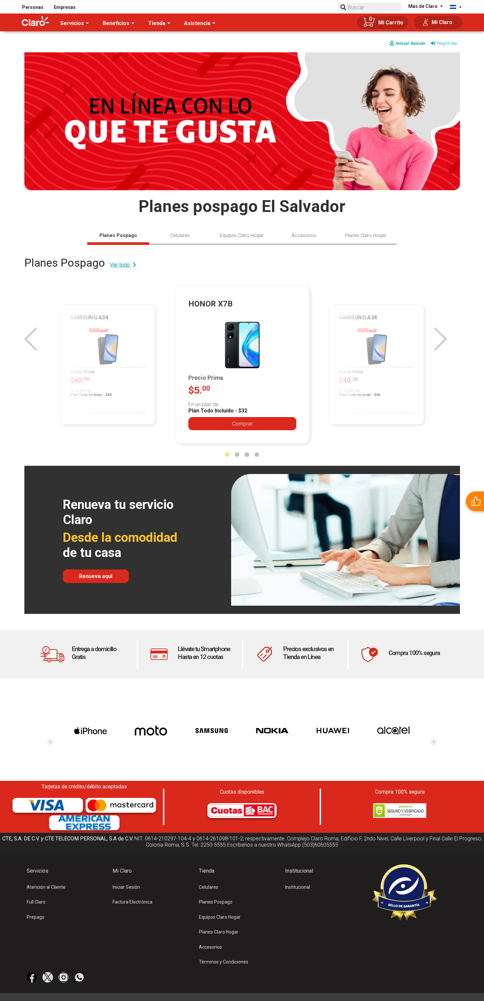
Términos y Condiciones (223, 961)
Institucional (297, 887)
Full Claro (36, 902)
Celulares (208, 887)
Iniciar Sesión (126, 887)
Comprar (242, 424)
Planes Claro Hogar (218, 932)
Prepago (35, 917)
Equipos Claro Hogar (220, 917)
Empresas (65, 7)
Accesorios (210, 947)
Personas (32, 7)
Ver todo (120, 265)
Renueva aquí (95, 576)
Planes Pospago (215, 902)
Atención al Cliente (46, 887)
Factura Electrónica (132, 902)
